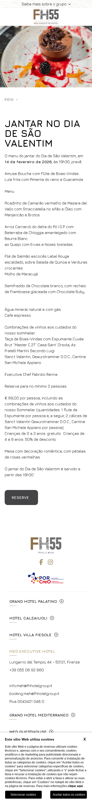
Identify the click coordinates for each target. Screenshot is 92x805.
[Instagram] (50, 562)
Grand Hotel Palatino (33, 601)
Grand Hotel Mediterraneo (38, 715)
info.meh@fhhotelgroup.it (30, 685)
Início (9, 99)
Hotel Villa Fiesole (30, 635)
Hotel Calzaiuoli (28, 618)
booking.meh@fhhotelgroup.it (34, 693)
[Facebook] (41, 562)
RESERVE (20, 497)
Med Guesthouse (28, 732)
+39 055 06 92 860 (26, 670)
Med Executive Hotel (32, 651)
